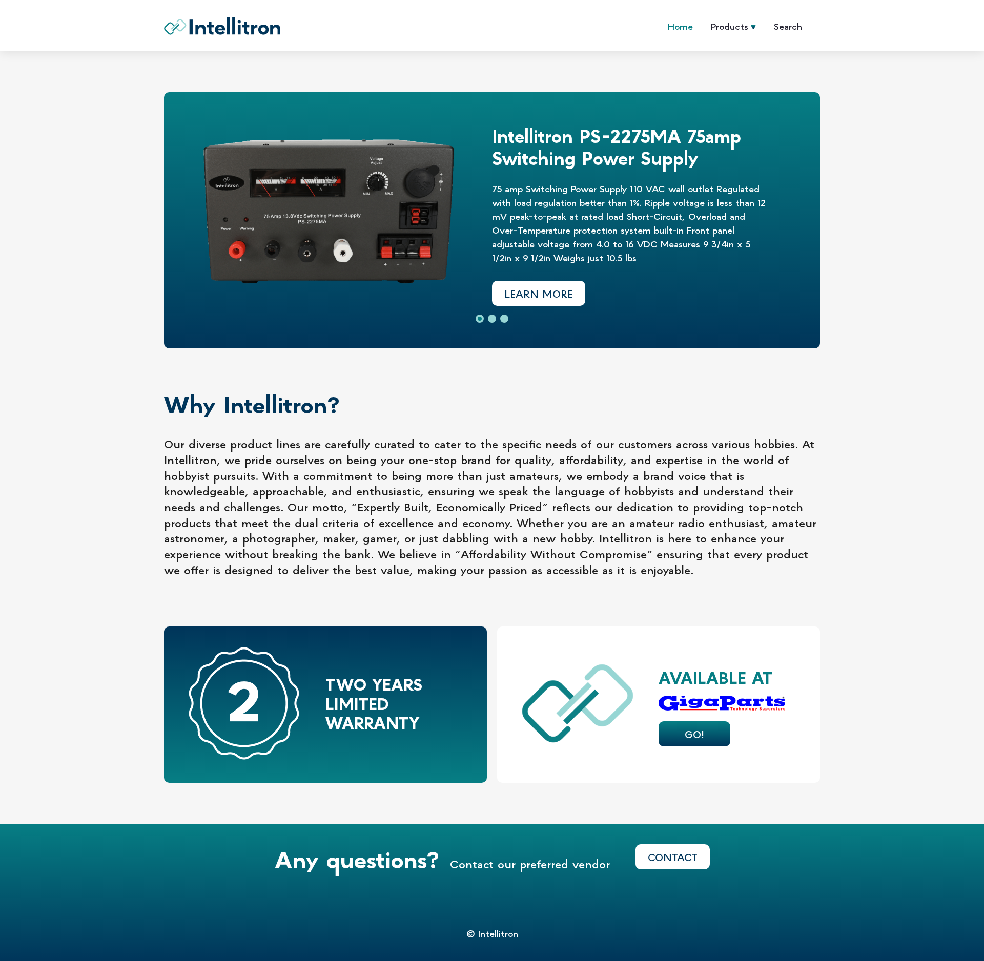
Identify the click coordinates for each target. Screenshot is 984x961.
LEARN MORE (538, 293)
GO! (694, 733)
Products (729, 25)
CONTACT (673, 856)
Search (788, 25)
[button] (480, 319)
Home (680, 25)
